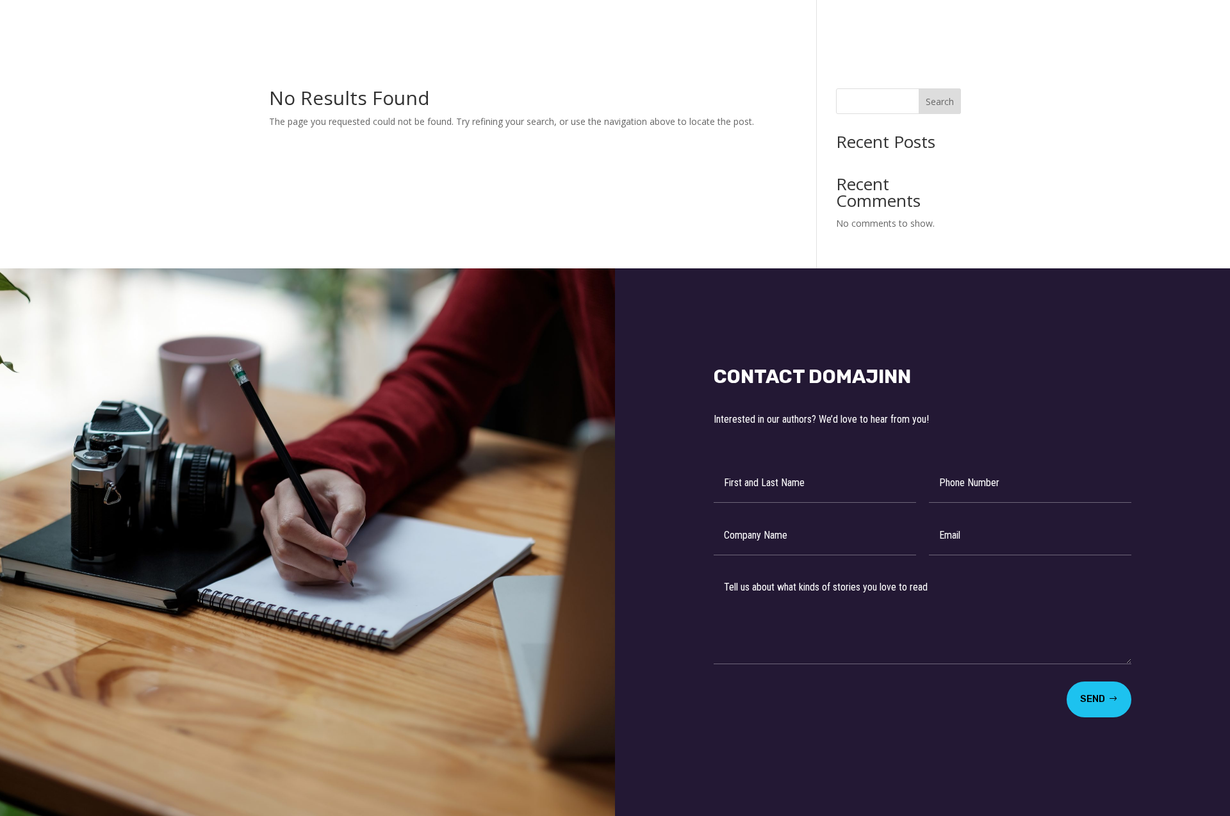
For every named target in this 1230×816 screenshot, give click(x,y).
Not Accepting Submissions (759, 26)
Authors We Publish (611, 26)
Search (940, 101)
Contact (876, 26)
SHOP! (931, 26)
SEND (1092, 699)
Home (523, 26)
